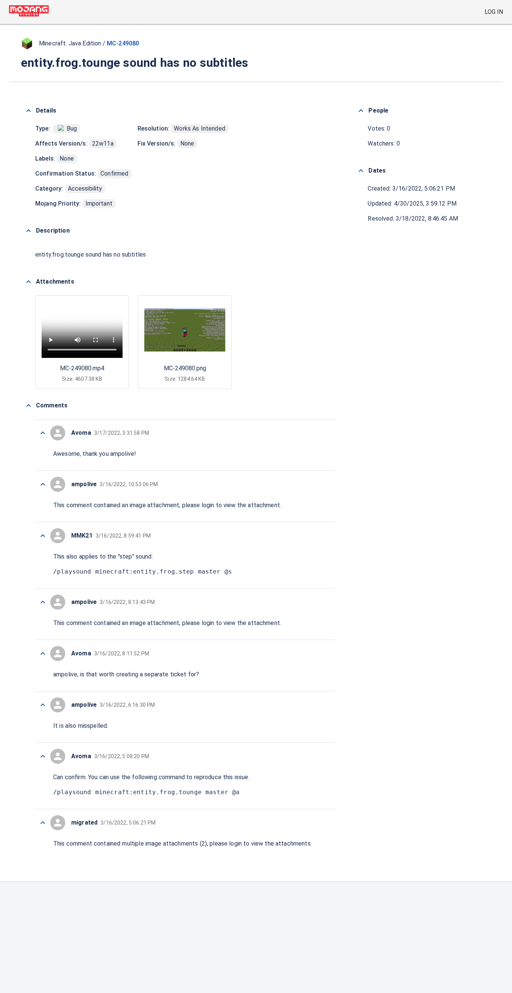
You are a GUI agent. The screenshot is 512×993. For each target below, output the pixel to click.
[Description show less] (28, 230)
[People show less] (360, 110)
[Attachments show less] (28, 281)
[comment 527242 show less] (42, 704)
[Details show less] (28, 110)
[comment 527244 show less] (42, 602)
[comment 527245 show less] (42, 535)
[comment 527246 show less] (42, 484)
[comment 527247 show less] (42, 432)
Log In (494, 11)
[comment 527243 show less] (42, 653)
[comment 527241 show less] (42, 756)
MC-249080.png (185, 368)
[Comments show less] (28, 405)
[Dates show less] (360, 170)
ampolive (122, 453)
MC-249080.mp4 (82, 368)
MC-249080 (123, 43)
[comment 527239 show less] (42, 822)
